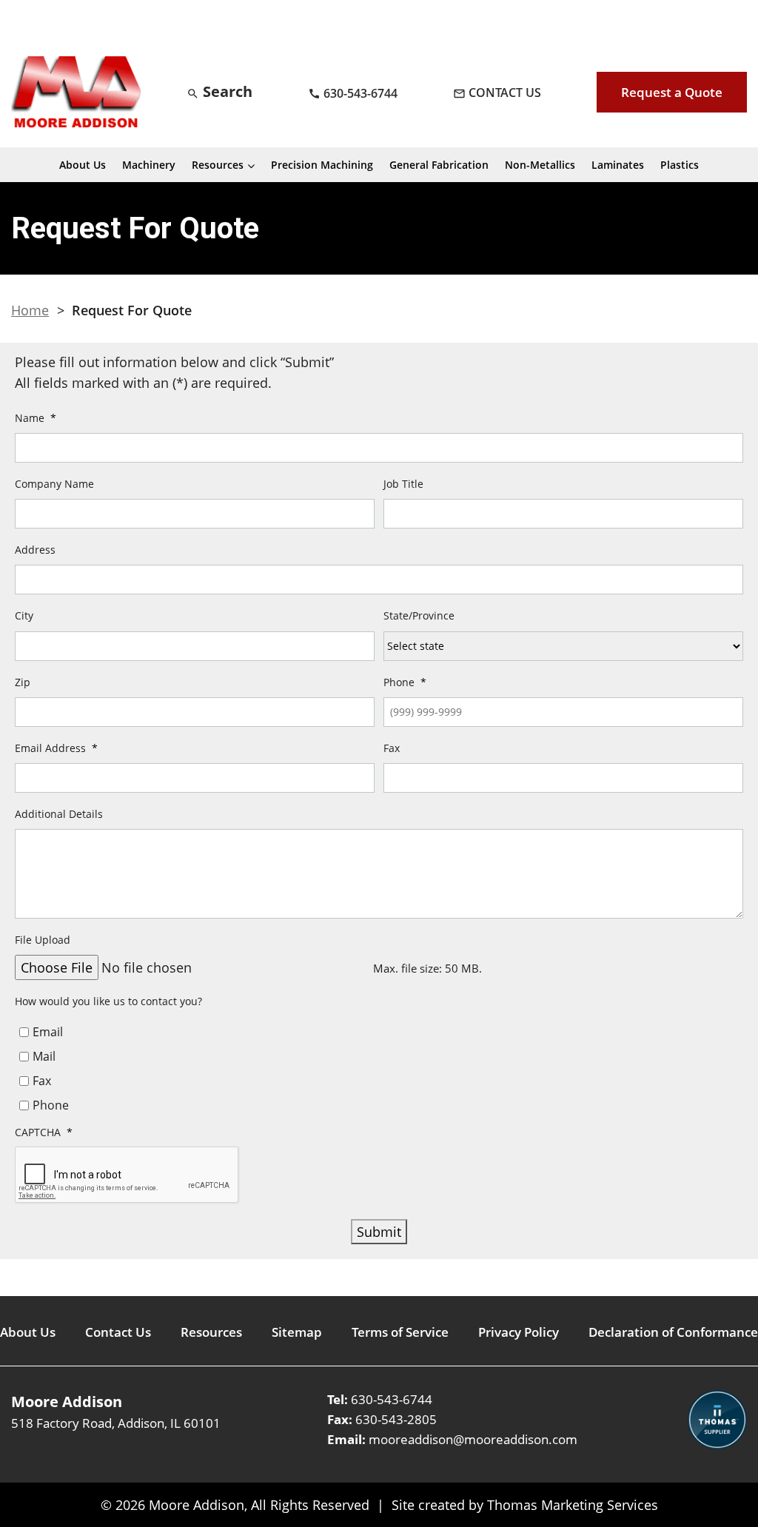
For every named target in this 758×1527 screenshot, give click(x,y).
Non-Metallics (540, 165)
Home (30, 310)
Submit (379, 1232)
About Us (82, 165)
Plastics (679, 165)
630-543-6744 (391, 1399)
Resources (218, 165)
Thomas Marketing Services (572, 1505)
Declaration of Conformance (673, 1331)
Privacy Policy (518, 1331)
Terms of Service (400, 1331)
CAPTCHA (44, 1133)
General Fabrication (439, 165)
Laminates (617, 165)
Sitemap (297, 1331)
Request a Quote (671, 92)
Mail (44, 1056)
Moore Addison (196, 1505)
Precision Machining (322, 165)
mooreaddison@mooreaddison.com (473, 1439)
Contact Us (118, 1331)
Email (48, 1032)
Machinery (148, 165)
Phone (51, 1105)
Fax (42, 1081)
